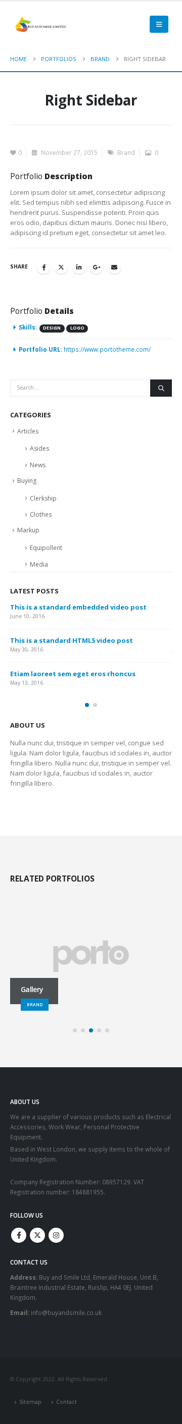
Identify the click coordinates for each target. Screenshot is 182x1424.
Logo (77, 328)
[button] (159, 24)
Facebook (43, 267)
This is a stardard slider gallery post (75, 673)
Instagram (56, 1235)
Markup (28, 530)
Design (52, 328)
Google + (96, 267)
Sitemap (30, 1401)
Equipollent (46, 547)
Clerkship (43, 498)
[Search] (161, 388)
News (38, 465)
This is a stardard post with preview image (86, 640)
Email (114, 267)
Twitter (61, 267)
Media (39, 564)
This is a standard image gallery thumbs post (91, 607)
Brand (126, 152)
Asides (39, 448)
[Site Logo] (38, 24)
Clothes (41, 514)
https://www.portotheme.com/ (107, 349)
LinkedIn (79, 267)
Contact (66, 1401)
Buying (26, 480)
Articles (27, 431)
